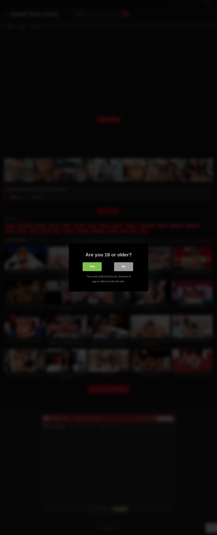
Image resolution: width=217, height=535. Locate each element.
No (123, 266)
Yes (92, 266)
